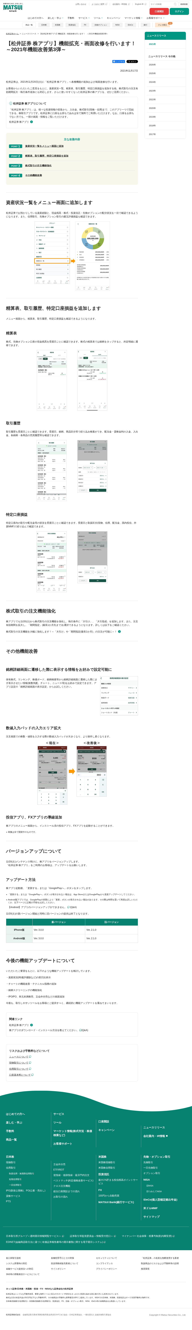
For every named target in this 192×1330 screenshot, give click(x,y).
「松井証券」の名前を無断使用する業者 (160, 1258)
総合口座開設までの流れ (66, 1191)
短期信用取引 (15, 1179)
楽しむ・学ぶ (54, 18)
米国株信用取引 (106, 1167)
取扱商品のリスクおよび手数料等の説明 (160, 1263)
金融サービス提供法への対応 (19, 1269)
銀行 (145, 25)
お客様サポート (154, 18)
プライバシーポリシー (106, 1269)
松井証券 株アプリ (19, 122)
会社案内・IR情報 (119, 4)
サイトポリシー (58, 1269)
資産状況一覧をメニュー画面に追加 (44, 146)
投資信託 (72, 25)
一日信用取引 (15, 1185)
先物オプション (100, 25)
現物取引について (18, 1062)
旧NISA (149, 1185)
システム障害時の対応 (16, 1263)
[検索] (175, 4)
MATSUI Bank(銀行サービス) (116, 1202)
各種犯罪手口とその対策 (62, 1258)
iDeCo (130, 25)
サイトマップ (151, 1216)
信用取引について (18, 1069)
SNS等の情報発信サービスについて (23, 1274)
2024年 (152, 82)
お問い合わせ (80, 4)
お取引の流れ (60, 1196)
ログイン (179, 11)
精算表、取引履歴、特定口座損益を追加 (46, 156)
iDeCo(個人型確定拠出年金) (160, 1199)
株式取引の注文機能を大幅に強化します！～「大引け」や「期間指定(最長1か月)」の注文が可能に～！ (61, 631)
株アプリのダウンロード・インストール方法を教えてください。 (44, 1030)
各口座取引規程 (13, 1258)
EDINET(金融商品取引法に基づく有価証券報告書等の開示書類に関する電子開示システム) (54, 1242)
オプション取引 (151, 1173)
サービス (82, 18)
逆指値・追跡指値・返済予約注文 (71, 1175)
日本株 (44, 25)
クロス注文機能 (61, 1186)
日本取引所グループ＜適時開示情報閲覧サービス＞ (33, 1236)
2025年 (152, 73)
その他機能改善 (33, 175)
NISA (117, 25)
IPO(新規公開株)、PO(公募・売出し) (25, 1190)
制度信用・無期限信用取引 (21, 1173)
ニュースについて (18, 1056)
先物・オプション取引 (156, 1156)
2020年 (152, 108)
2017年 (152, 134)
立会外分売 (59, 1164)
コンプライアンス (104, 1263)
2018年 (152, 125)
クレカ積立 (162, 25)
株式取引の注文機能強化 (38, 165)
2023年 (152, 91)
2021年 (152, 44)
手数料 (71, 18)
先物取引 (148, 1162)
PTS (8, 1201)
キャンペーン (113, 18)
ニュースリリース (156, 35)
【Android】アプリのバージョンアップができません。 (37, 907)
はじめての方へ (36, 18)
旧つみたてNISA (154, 1191)
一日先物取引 (150, 1167)
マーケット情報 (132, 18)
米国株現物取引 (106, 1162)
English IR (139, 4)
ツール (97, 18)
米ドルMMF (150, 1208)
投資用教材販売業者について (64, 1263)
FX (85, 25)
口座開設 (159, 11)
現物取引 (11, 1162)
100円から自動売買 (108, 1195)
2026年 (152, 64)
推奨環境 (145, 1269)
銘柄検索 (184, 4)
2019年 (152, 117)
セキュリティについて (106, 1258)
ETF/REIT (58, 1169)
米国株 (57, 25)
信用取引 (11, 1167)
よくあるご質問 (98, 4)
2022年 (152, 99)
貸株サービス (13, 1196)
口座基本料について (20, 1075)
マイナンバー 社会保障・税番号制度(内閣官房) (147, 1236)
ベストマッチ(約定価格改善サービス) (73, 1180)
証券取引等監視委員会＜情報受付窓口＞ (91, 1236)
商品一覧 (29, 25)
